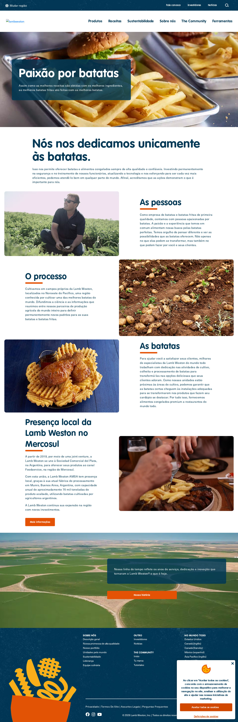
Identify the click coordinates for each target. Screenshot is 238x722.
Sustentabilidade (141, 21)
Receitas (115, 21)
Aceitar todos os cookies (205, 707)
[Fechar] (232, 663)
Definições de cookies (206, 716)
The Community (194, 21)
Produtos (95, 21)
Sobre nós (168, 21)
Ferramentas (222, 21)
